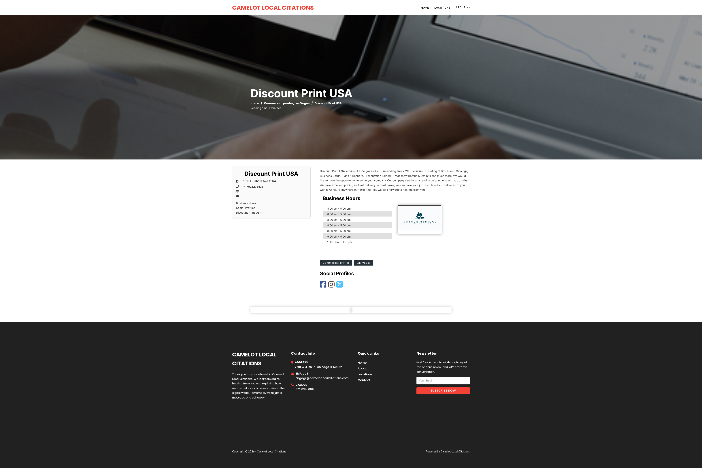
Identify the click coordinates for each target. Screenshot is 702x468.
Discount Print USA (249, 212)
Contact (364, 380)
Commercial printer (278, 103)
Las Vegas (302, 103)
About (362, 368)
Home (425, 7)
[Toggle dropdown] (468, 7)
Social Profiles (245, 208)
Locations (442, 7)
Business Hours (246, 203)
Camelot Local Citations (273, 7)
